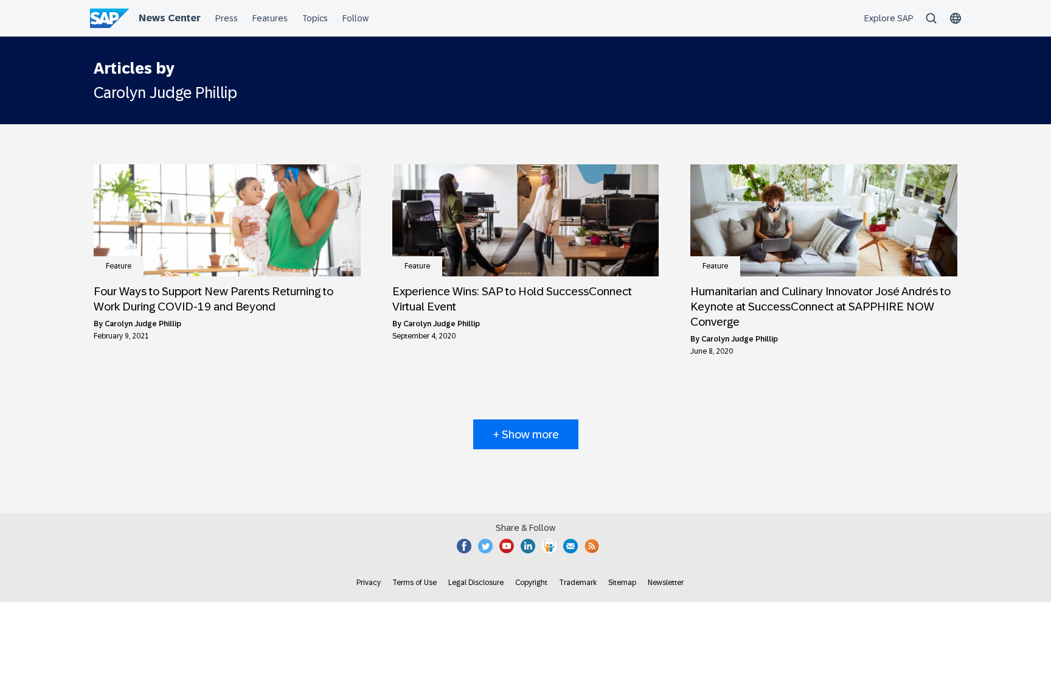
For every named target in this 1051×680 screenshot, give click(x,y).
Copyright (531, 582)
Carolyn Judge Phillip (143, 324)
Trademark (578, 582)
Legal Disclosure (476, 582)
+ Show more (526, 434)
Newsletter (666, 582)
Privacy (368, 582)
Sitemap (622, 582)
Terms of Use (414, 582)
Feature (118, 266)
